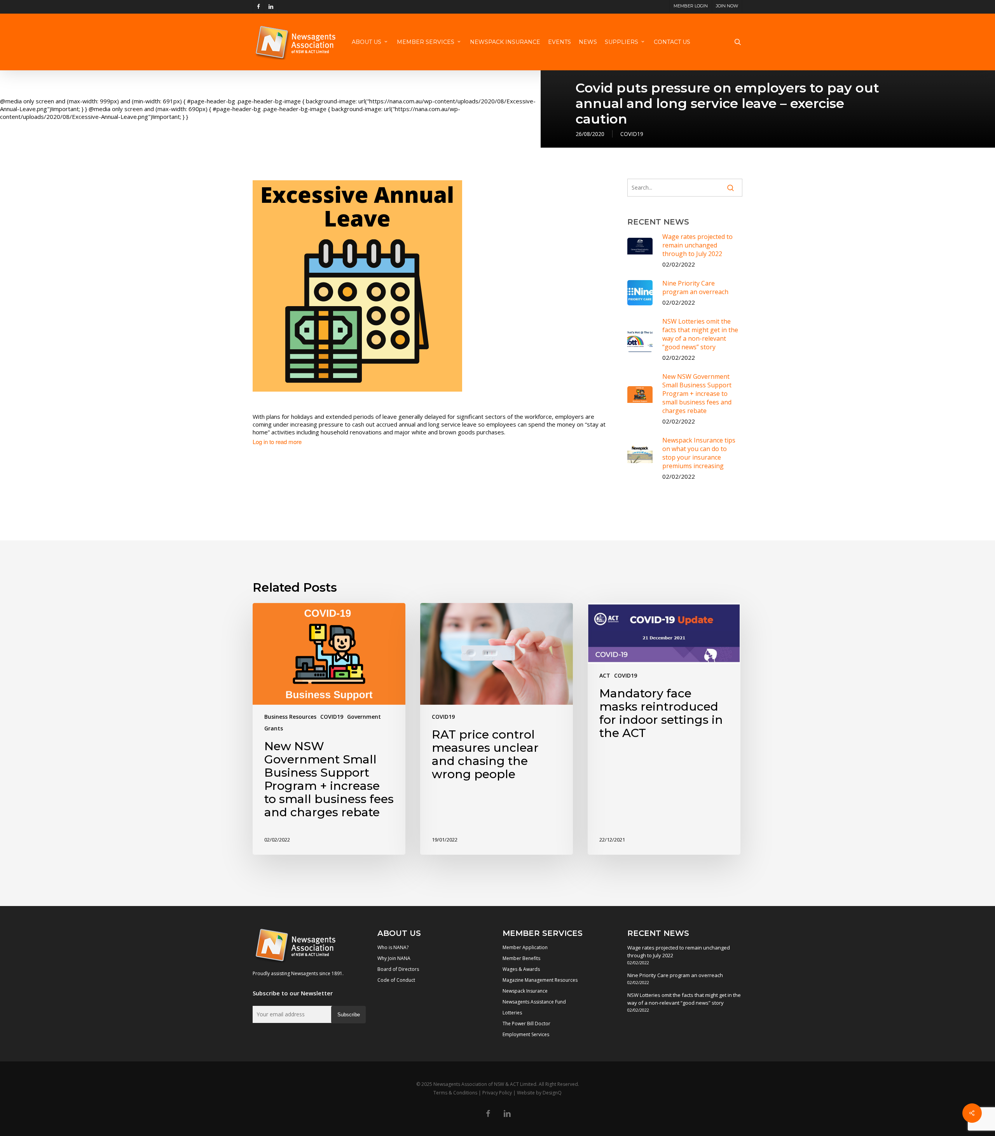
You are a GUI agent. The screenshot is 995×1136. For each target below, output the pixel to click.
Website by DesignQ (539, 1092)
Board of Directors (398, 969)
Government (364, 716)
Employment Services (526, 1034)
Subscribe (348, 1015)
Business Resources (290, 716)
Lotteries (512, 1012)
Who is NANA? (392, 947)
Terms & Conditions (455, 1092)
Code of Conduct (396, 980)
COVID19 (631, 134)
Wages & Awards (521, 969)
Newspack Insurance (525, 991)
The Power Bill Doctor (526, 1023)
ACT (604, 675)
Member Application (525, 947)
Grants (273, 728)
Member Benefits (521, 958)
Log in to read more (277, 442)
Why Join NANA (393, 958)
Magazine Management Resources (540, 980)
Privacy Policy (497, 1092)
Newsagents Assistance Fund (534, 1001)
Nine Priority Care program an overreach (675, 975)
